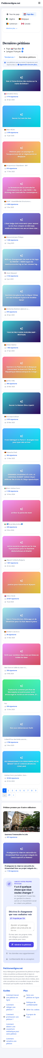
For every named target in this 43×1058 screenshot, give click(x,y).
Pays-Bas (31, 14)
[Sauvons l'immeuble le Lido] (21, 825)
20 (9, 795)
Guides (6, 990)
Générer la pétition (22, 944)
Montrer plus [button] (10, 28)
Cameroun (14, 24)
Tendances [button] (9, 57)
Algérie (12, 19)
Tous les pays (15, 14)
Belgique (26, 19)
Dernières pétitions (27, 57)
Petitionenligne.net (10, 3)
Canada (28, 24)
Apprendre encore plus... (28, 65)
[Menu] (39, 3)
